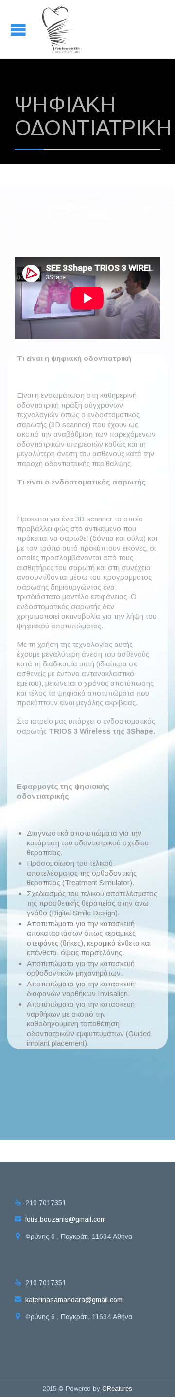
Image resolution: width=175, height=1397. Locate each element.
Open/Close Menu (19, 29)
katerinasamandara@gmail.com (68, 1300)
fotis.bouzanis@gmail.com (60, 1219)
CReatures (117, 1388)
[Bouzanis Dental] (61, 29)
